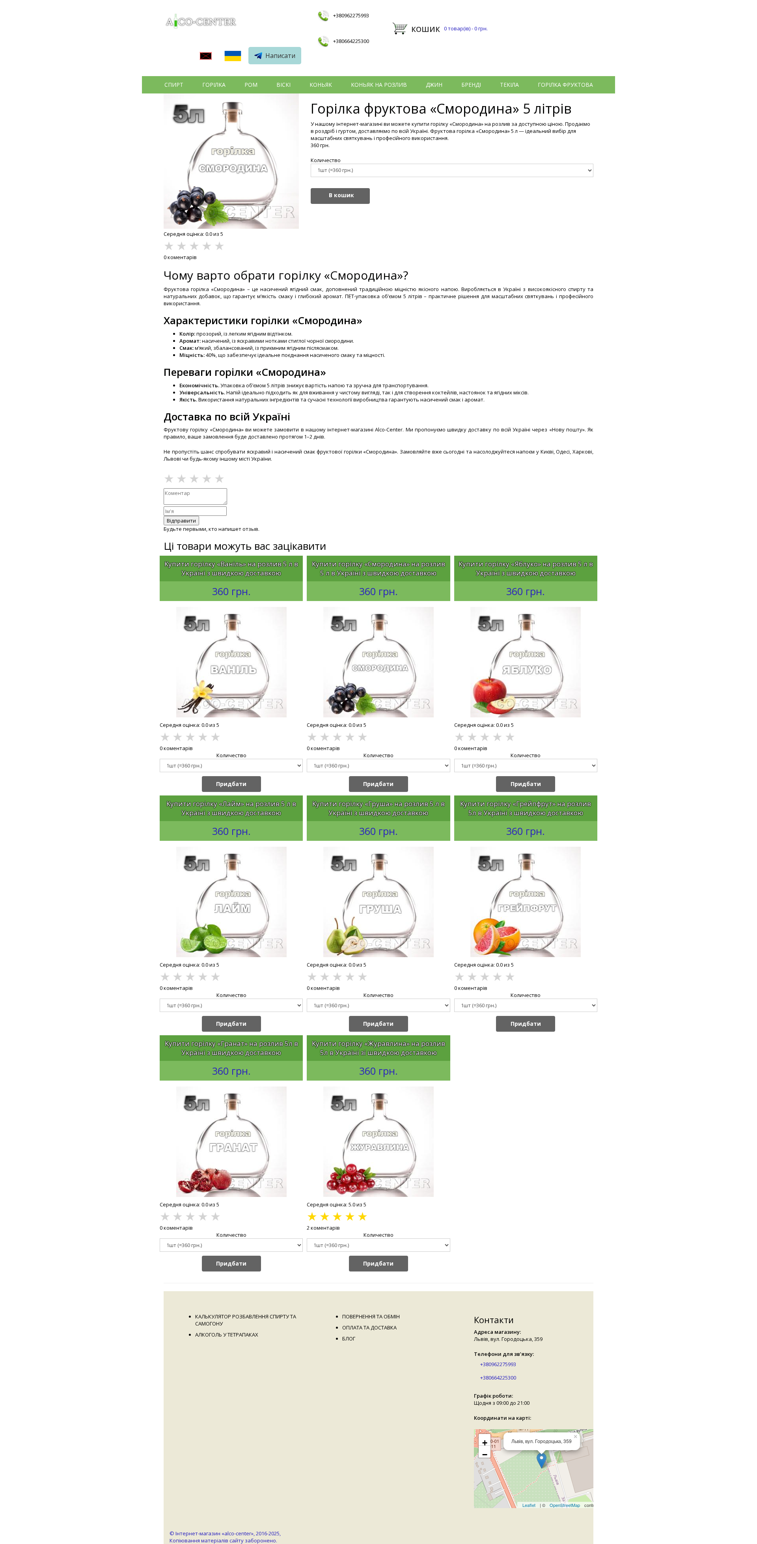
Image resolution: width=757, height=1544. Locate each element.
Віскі (283, 84)
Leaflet (528, 1505)
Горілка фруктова (565, 84)
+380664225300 (351, 41)
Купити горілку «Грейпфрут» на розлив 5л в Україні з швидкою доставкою (525, 808)
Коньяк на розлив (379, 84)
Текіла (509, 84)
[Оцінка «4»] (206, 478)
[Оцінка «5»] (219, 478)
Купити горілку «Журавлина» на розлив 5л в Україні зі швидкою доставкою (378, 1048)
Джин (434, 84)
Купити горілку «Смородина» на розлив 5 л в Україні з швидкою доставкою (378, 568)
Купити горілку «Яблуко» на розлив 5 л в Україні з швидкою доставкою (526, 568)
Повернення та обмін (371, 1316)
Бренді (471, 84)
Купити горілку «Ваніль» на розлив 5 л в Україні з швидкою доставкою (231, 568)
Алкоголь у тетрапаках (226, 1334)
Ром (250, 84)
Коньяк (321, 84)
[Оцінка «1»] (169, 478)
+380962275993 (351, 15)
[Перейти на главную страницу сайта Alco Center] (202, 22)
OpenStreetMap (565, 1505)
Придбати (231, 784)
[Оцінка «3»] (194, 478)
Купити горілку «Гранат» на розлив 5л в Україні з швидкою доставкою (231, 1048)
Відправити (181, 520)
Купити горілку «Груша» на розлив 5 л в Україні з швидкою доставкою (378, 808)
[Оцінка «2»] (181, 478)
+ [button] (484, 1442)
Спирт (173, 84)
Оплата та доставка (369, 1327)
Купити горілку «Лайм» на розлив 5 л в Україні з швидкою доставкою (231, 808)
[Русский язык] (205, 57)
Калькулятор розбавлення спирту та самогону (245, 1320)
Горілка (214, 84)
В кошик (341, 195)
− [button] (484, 1454)
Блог (348, 1338)
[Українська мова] (232, 57)
